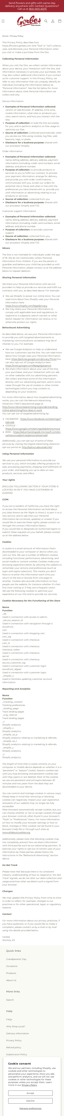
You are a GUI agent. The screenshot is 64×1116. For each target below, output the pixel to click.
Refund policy (13, 1047)
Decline (30, 1100)
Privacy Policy (29, 1085)
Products (11, 973)
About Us (11, 980)
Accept (30, 1093)
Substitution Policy (16, 1054)
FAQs (9, 1019)
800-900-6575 (38, 8)
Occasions (11, 966)
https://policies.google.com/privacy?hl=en (34, 359)
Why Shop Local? (15, 1026)
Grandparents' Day (16, 959)
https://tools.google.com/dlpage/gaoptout (28, 365)
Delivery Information (17, 1033)
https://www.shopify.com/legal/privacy (26, 305)
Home (5, 36)
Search (10, 999)
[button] (46, 21)
